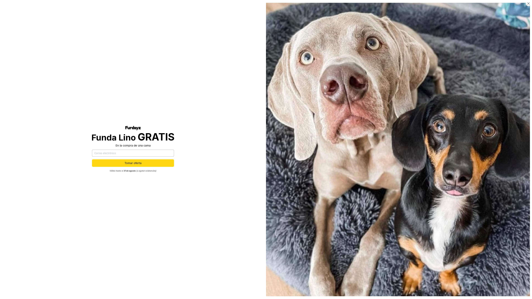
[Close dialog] (528, 3)
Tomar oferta (133, 163)
